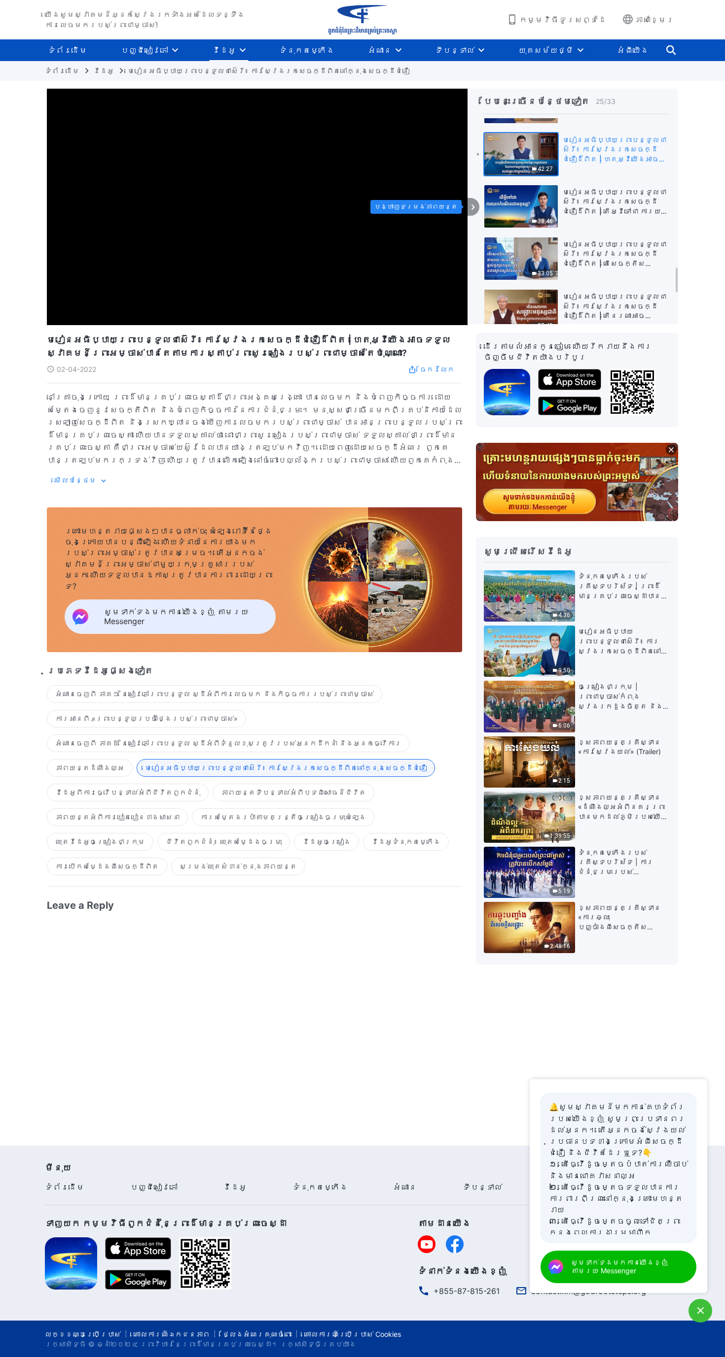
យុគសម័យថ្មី (546, 50)
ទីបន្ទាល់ (454, 50)
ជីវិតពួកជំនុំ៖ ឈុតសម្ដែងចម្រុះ (224, 841)
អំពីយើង (633, 50)
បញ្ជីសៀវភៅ (144, 50)
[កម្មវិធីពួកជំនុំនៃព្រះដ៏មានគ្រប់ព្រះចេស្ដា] (507, 391)
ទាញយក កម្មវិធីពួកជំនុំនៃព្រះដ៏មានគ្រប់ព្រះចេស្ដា (166, 1223)
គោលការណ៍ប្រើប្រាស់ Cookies (352, 1334)
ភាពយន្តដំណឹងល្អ (89, 767)
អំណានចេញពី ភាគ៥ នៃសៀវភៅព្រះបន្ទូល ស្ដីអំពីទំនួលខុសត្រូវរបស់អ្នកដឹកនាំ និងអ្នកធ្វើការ (228, 743)
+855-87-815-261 (467, 1291)
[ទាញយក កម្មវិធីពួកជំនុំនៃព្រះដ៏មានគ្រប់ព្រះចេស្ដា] (71, 1262)
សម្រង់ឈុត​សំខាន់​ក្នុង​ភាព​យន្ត (238, 866)
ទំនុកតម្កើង (306, 50)
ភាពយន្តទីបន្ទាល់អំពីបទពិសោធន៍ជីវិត (293, 792)
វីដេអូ (224, 50)
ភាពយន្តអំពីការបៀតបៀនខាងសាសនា (117, 817)
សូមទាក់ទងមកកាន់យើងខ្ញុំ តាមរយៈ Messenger (619, 1266)
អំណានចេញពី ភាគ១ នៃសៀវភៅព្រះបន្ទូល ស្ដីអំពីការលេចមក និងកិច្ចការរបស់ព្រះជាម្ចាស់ (214, 694)
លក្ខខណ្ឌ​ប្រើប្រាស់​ (83, 1334)
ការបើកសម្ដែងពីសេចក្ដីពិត (107, 866)
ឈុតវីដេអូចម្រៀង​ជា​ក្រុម (100, 841)
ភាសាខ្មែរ (654, 20)
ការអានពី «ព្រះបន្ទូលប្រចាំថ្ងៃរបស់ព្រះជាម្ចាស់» (146, 718)
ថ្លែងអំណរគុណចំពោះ (256, 1334)
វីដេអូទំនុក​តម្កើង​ (405, 841)
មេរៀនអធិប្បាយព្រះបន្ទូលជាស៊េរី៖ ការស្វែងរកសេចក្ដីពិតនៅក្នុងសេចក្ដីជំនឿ (268, 70)
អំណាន (380, 50)
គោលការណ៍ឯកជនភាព (172, 1334)
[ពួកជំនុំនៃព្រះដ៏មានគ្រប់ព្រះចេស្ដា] (362, 19)
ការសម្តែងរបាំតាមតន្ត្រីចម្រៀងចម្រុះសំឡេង (283, 817)
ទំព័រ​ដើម (67, 50)
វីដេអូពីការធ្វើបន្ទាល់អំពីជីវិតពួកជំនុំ (127, 792)
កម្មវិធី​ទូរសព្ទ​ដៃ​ (562, 20)
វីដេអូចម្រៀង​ (326, 841)
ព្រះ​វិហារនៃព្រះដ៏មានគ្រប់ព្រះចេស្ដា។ (209, 1344)
